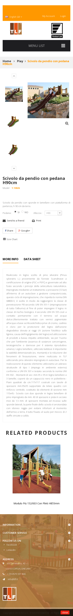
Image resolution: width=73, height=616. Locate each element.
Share (9, 230)
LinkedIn (11, 550)
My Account (48, 16)
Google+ (25, 230)
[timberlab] (57, 30)
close (65, 612)
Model (6, 188)
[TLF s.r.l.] (16, 29)
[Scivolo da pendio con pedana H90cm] (14, 94)
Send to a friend (15, 220)
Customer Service (15, 532)
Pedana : (7, 213)
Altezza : (38, 213)
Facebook (12, 544)
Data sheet (32, 259)
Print (38, 220)
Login (63, 16)
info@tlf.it (13, 579)
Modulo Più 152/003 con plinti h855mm (36, 503)
